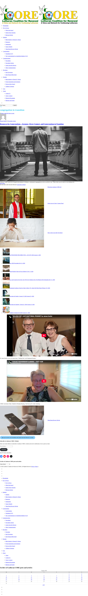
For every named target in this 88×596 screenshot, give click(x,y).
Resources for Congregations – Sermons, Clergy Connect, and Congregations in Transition (32, 124)
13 (44, 577)
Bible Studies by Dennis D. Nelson (13, 497)
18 (18, 579)
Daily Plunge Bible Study (11, 536)
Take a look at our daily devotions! (55, 232)
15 (69, 577)
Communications (6, 518)
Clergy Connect (9, 560)
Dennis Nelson (3, 121)
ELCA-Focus (6, 480)
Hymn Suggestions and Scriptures (13, 543)
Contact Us (8, 557)
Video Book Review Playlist (54, 420)
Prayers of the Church (10, 546)
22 (69, 579)
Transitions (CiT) (9, 513)
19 (31, 579)
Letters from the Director (11, 525)
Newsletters (8, 520)
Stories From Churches (10, 487)
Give (4, 550)
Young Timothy (9, 504)
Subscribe (4, 449)
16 (81, 577)
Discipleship (5, 478)
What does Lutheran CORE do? (54, 187)
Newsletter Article (12, 121)
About (4, 553)
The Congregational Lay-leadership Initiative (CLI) (17, 515)
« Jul (43, 584)
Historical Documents (10, 562)
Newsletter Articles (10, 522)
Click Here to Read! (21, 184)
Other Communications (11, 527)
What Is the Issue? (9, 485)
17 (6, 579)
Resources (8, 499)
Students (4, 492)
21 (56, 579)
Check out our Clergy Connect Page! (56, 203)
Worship (4, 539)
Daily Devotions (9, 534)
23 (81, 579)
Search (15, 105)
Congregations (6, 508)
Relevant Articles (9, 490)
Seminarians (8, 501)
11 (18, 577)
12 (31, 577)
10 (6, 577)
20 (44, 579)
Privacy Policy (35, 466)
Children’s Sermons (10, 548)
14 (56, 577)
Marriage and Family (10, 564)
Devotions (5, 529)
